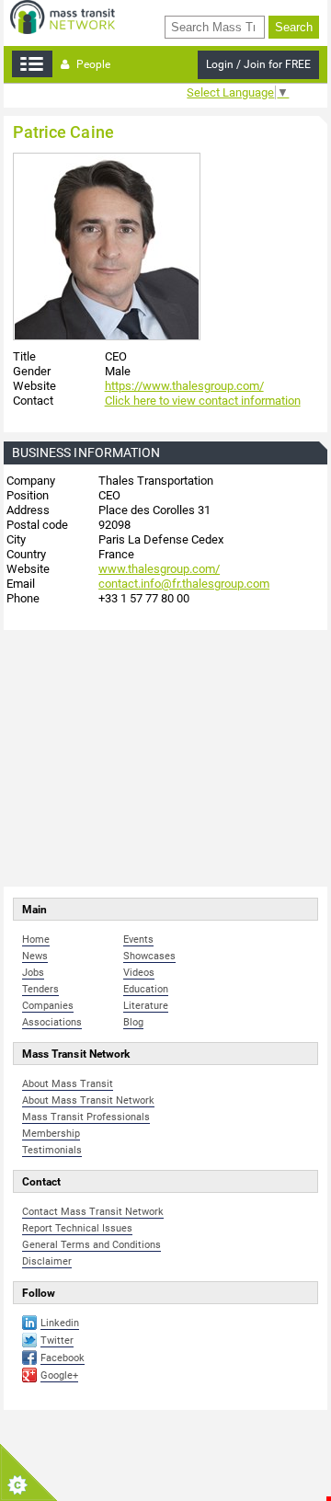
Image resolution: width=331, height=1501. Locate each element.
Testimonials (52, 1150)
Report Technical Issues (77, 1228)
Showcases (149, 956)
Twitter (57, 1340)
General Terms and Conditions (91, 1245)
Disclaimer (47, 1261)
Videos (138, 973)
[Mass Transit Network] (62, 16)
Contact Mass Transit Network (93, 1212)
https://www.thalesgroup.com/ (184, 386)
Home (36, 939)
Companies (48, 1006)
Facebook (62, 1358)
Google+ (59, 1375)
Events (138, 939)
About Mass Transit (67, 1084)
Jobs (33, 973)
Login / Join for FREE (258, 64)
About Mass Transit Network (88, 1100)
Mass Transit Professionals (86, 1117)
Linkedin (59, 1323)
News (35, 956)
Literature (145, 1006)
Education (145, 989)
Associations (52, 1022)
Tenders (40, 989)
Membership (51, 1134)
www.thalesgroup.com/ (159, 569)
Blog (133, 1022)
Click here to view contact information (203, 400)
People (92, 64)
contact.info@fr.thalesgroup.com (183, 583)
